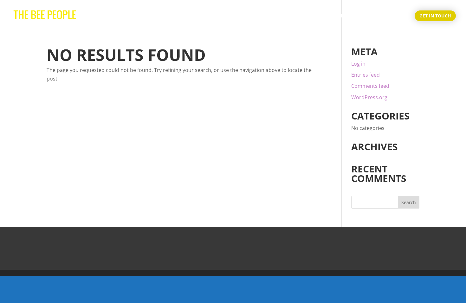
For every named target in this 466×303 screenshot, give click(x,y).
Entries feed (365, 74)
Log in (358, 63)
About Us (363, 16)
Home (336, 16)
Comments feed (370, 85)
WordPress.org (369, 97)
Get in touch (435, 16)
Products (394, 16)
